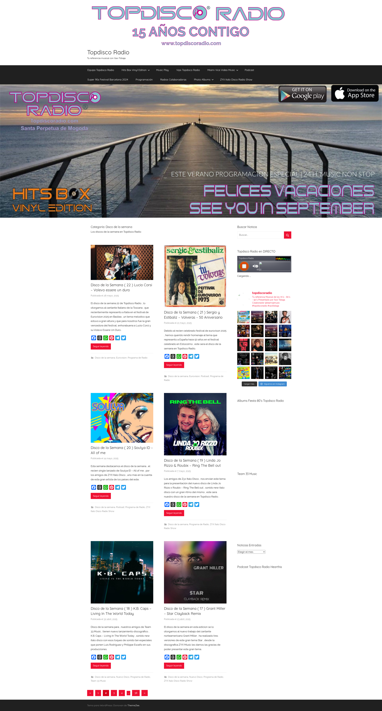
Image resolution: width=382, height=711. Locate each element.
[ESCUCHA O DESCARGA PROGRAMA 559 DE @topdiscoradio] (257, 317)
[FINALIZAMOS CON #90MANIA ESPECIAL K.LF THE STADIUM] (243, 345)
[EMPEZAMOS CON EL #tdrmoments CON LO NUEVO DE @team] (285, 345)
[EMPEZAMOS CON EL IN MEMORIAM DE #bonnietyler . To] (257, 331)
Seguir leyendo (101, 346)
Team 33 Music (98, 680)
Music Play (162, 70)
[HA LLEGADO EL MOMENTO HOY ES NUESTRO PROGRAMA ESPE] (271, 331)
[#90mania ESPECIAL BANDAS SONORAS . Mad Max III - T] (271, 317)
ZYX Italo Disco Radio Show (236, 79)
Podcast (249, 70)
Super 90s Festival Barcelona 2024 (107, 79)
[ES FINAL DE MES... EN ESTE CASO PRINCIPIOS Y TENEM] (285, 373)
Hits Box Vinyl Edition (134, 70)
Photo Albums (202, 79)
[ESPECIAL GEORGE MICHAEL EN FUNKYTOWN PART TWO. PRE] (257, 345)
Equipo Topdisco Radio (100, 70)
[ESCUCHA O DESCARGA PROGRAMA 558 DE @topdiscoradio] (285, 331)
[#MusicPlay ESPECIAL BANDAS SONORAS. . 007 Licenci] (243, 331)
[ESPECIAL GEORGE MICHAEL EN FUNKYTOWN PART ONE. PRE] (285, 359)
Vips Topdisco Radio (188, 70)
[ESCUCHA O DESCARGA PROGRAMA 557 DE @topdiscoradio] (257, 359)
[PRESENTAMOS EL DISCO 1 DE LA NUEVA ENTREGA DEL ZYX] (243, 373)
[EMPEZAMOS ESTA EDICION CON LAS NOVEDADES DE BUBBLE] (257, 373)
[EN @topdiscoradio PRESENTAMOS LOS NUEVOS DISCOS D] (243, 359)
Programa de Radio (137, 357)
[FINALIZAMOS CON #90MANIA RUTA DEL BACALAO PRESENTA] (271, 359)
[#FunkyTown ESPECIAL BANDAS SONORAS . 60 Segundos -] (285, 317)
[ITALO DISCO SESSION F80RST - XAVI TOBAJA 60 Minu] (271, 345)
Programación (144, 79)
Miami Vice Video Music (221, 70)
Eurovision (121, 357)
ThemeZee (133, 705)
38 (135, 692)
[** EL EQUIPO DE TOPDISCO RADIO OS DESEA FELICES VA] (243, 317)
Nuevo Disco (122, 677)
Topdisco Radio (108, 52)
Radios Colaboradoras (173, 79)
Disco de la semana (105, 357)
